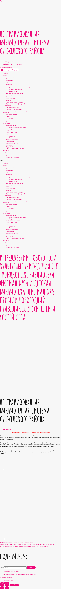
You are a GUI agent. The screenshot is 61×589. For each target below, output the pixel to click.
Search (2, 567)
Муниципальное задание (15, 89)
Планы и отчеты (13, 86)
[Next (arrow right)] (7, 587)
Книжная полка (10, 122)
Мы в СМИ (9, 100)
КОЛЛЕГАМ (6, 154)
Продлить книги (10, 141)
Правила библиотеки (11, 132)
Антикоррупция (13, 91)
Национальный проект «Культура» (15, 102)
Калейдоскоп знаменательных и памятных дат (18, 120)
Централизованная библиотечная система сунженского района (24, 42)
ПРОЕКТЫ (5, 152)
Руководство (9, 80)
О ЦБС (5, 75)
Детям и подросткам (11, 125)
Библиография (9, 145)
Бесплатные (12, 136)
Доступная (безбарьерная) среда (14, 93)
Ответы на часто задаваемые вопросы (16, 148)
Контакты (8, 79)
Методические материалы (12, 157)
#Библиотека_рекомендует (13, 131)
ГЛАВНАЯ (5, 73)
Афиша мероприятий (11, 114)
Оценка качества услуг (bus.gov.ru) (15, 104)
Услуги (7, 134)
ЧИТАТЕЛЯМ (6, 123)
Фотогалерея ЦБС (10, 98)
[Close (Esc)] (2, 585)
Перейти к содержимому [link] (6, 1)
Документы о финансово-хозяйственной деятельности (23, 88)
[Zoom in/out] (16, 585)
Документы (9, 84)
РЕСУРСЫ (6, 150)
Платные (11, 138)
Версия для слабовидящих (10, 70)
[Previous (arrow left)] (2, 587)
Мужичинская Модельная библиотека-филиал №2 (19, 111)
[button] (30, 160)
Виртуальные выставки (12, 139)
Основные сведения (11, 77)
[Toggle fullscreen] (12, 585)
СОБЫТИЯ (6, 113)
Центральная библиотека (12, 107)
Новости (8, 116)
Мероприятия (12, 118)
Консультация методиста (12, 156)
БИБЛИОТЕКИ (7, 105)
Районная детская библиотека (13, 109)
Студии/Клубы (10, 147)
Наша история (9, 95)
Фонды (7, 97)
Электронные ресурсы (12, 143)
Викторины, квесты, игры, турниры (17, 127)
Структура (8, 82)
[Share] (7, 585)
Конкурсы (11, 129)
